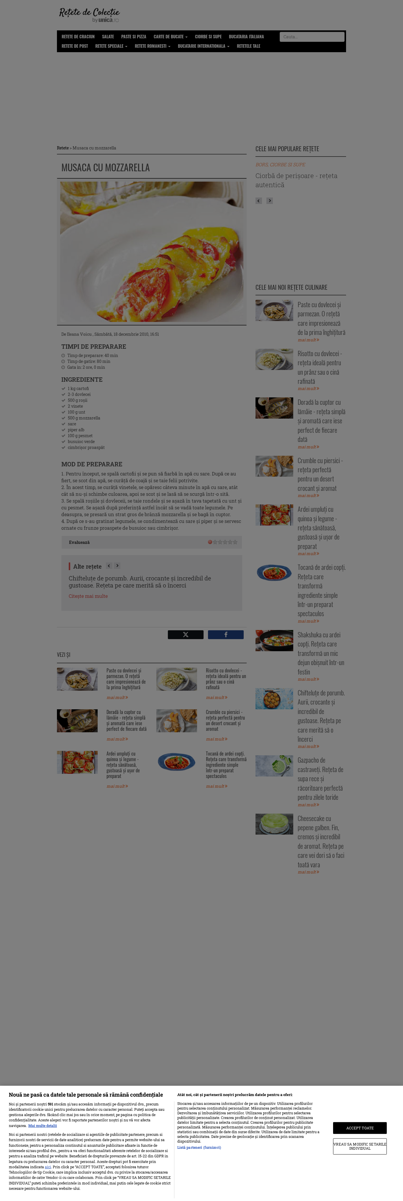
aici (48, 1166)
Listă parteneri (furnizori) (199, 1147)
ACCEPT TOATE (360, 1128)
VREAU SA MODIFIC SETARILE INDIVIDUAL (359, 1146)
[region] (201, 1143)
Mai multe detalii (42, 1125)
